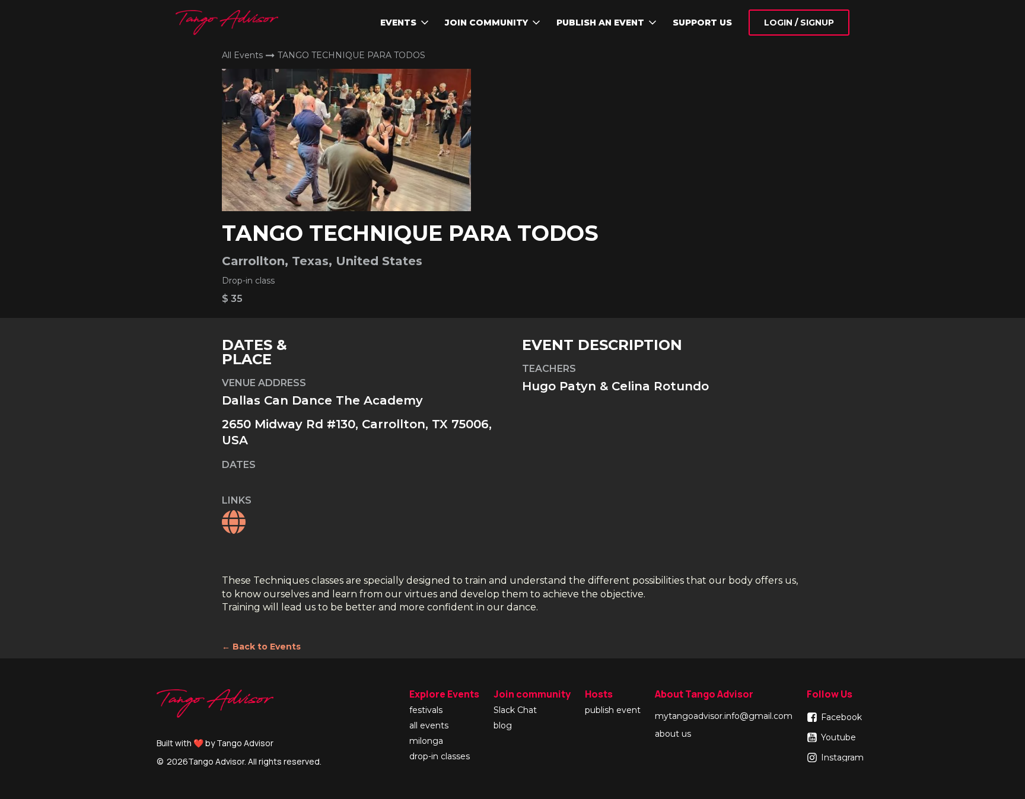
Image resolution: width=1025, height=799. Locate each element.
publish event (613, 710)
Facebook (841, 717)
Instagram (842, 757)
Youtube (838, 737)
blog (503, 726)
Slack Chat (515, 710)
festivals (426, 710)
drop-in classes (439, 757)
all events (428, 726)
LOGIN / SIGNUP (799, 22)
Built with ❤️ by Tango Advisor (215, 743)
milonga (426, 741)
